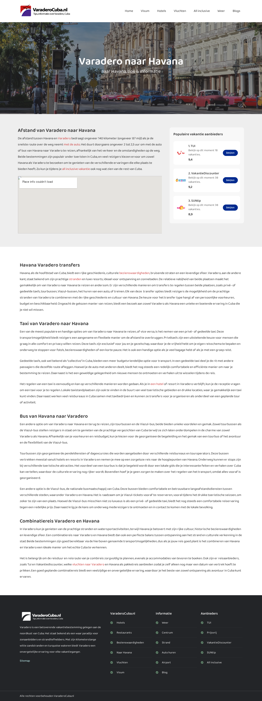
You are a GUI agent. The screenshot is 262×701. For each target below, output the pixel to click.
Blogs (236, 11)
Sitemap (25, 661)
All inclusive (202, 11)
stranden (75, 279)
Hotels (161, 11)
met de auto (72, 144)
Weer (221, 11)
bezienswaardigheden (134, 273)
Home (129, 11)
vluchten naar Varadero (88, 564)
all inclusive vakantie (76, 169)
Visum (145, 11)
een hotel (157, 384)
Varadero (64, 138)
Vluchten (180, 11)
